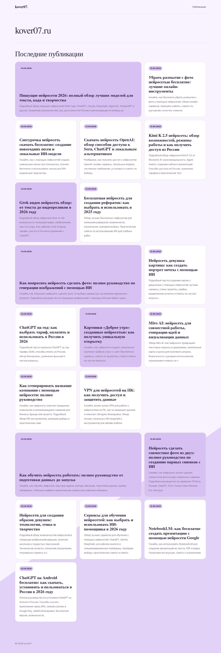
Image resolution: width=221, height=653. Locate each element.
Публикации (199, 6)
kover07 (21, 6)
